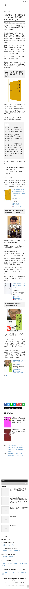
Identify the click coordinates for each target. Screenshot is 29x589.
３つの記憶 (13, 525)
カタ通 (4, 5)
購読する (5, 480)
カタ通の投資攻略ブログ (8, 556)
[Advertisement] (16, 390)
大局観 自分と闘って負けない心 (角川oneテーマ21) (19, 285)
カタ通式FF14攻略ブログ (8, 545)
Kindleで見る (16, 204)
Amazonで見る (16, 203)
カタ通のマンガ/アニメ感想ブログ (10, 550)
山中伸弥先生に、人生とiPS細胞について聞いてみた (19, 361)
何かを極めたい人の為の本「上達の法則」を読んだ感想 (18, 431)
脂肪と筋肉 (13, 516)
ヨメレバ (17, 198)
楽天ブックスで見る (17, 206)
